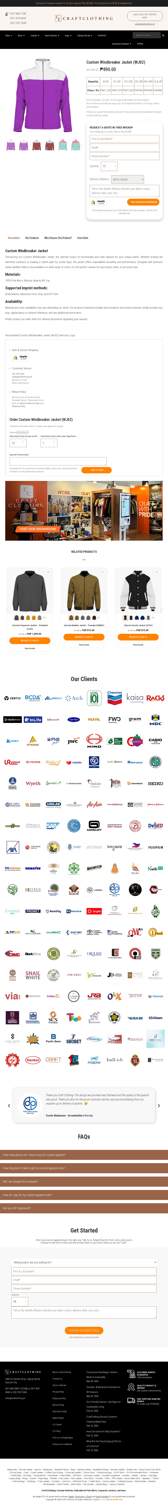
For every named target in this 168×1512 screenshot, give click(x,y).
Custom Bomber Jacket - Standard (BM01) (84, 625)
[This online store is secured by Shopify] (98, 202)
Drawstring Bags (104, 1472)
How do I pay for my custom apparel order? (27, 1195)
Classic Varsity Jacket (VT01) (138, 625)
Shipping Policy (18, 406)
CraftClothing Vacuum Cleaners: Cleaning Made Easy (102, 1419)
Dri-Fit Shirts (119, 1472)
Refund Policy (58, 1405)
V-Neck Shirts (94, 1481)
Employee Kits (40, 1475)
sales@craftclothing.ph (145, 24)
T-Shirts (155, 1478)
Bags (73, 1469)
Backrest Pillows (62, 1469)
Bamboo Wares (84, 1469)
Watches (152, 1481)
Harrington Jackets (92, 1475)
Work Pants (76, 1484)
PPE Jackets (117, 1478)
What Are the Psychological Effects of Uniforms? (103, 1444)
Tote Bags (31, 1481)
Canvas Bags (16, 1472)
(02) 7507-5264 (18, 23)
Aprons (38, 1469)
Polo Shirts (89, 1478)
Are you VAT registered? (17, 1208)
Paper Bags (43, 1478)
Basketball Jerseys (101, 1469)
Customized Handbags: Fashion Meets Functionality (101, 1375)
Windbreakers (49, 1484)
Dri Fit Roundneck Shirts (137, 1472)
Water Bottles (140, 1481)
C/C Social (57, 1424)
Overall (33, 1478)
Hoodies (125, 1475)
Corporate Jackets (73, 1472)
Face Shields (65, 1475)
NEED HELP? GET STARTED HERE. (145, 16)
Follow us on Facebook (62, 1444)
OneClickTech (116, 1499)
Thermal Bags (19, 1481)
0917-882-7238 (18, 13)
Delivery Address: (100, 179)
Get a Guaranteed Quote (144, 201)
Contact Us (57, 1378)
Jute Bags (153, 1475)
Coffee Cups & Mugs (54, 1472)
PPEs (107, 1478)
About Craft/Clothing (61, 1372)
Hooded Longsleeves (111, 1475)
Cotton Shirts (89, 1472)
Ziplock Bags (101, 1484)
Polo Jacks (64, 1478)
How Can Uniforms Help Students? (103, 1431)
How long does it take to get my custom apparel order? (34, 1168)
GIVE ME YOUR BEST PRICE (84, 1330)
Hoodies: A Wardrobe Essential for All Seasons (103, 1390)
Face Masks (53, 1475)
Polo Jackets (76, 1478)
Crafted (103, 1499)
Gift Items (77, 1475)
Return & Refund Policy (30, 403)
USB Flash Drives (80, 1481)
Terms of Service (59, 1385)
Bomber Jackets (118, 1469)
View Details (30, 648)
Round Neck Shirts (132, 1478)
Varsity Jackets (109, 1481)
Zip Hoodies (89, 1484)
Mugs (25, 1478)
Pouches (99, 1478)
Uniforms (66, 1481)
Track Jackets (44, 1481)
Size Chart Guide (59, 1411)
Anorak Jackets (25, 1469)
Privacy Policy (58, 1392)
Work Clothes (63, 1484)
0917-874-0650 (18, 18)
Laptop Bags (15, 1478)
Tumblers (56, 1481)
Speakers (146, 1478)
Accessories (12, 1469)
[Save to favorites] (48, 572)
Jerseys (143, 1475)
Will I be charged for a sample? (20, 1181)
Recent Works (58, 1418)
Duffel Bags (16, 1475)
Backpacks (47, 1469)
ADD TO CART (97, 470)
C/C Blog (56, 1431)
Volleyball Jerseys (125, 1481)
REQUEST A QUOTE (30, 640)
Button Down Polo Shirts (150, 1469)
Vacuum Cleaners (117, 1484)
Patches (53, 1478)
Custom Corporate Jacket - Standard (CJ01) (30, 627)
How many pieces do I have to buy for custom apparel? (34, 1155)
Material (13, 432)
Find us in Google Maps (62, 1437)
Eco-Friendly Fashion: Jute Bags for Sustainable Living (103, 1404)
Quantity (15, 1295)
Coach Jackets (37, 1472)
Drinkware (154, 1472)
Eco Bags (27, 1475)
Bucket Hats (132, 1469)
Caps (26, 1472)
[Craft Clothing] (84, 18)
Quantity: (94, 166)
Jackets (135, 1475)
